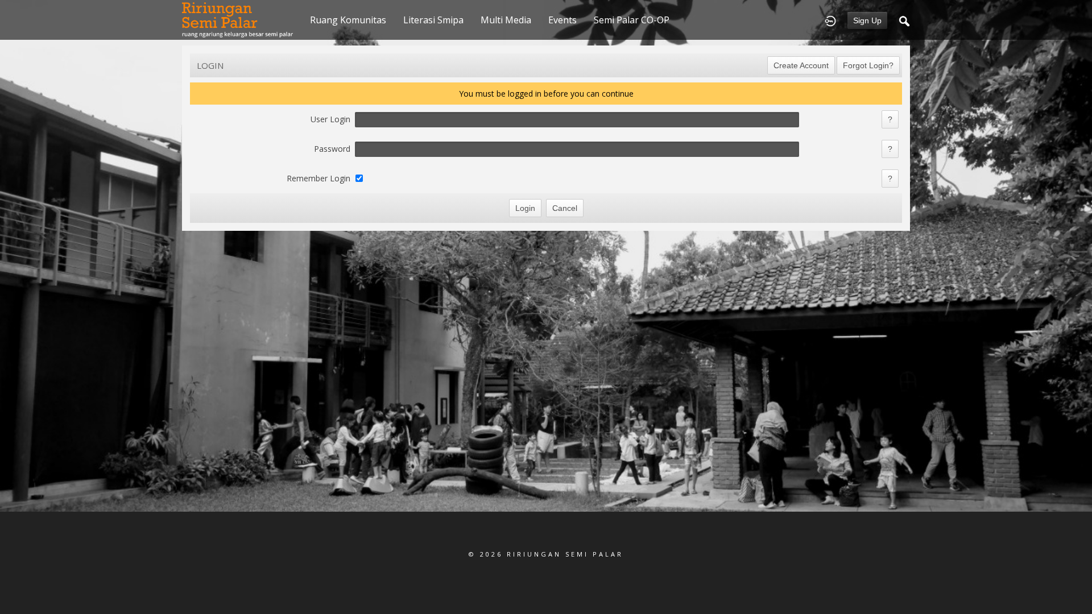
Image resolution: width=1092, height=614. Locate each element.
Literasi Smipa (433, 20)
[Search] (904, 20)
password (332, 148)
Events (562, 20)
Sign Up (867, 20)
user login (330, 119)
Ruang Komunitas (348, 20)
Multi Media (506, 20)
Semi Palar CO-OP (631, 20)
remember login (318, 178)
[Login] (830, 20)
